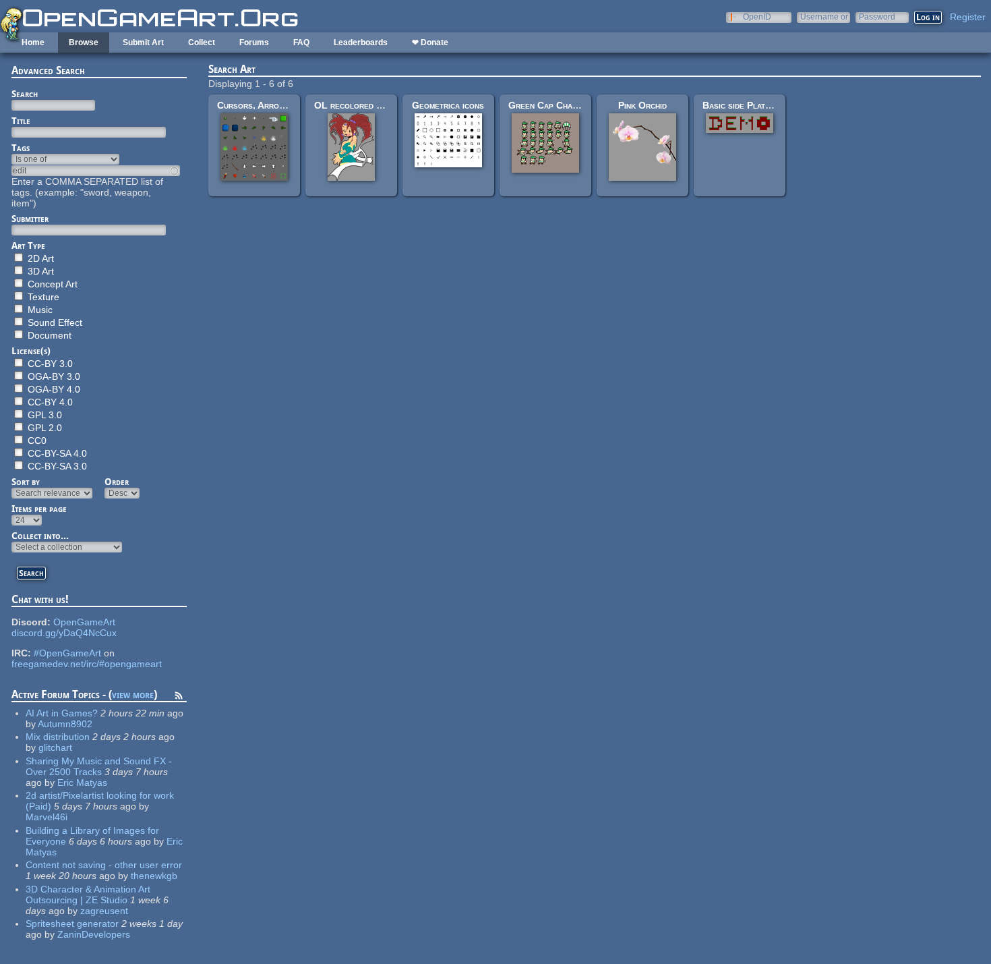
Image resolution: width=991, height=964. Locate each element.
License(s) (31, 350)
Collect (201, 42)
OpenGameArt (84, 622)
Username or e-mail (824, 16)
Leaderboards (361, 42)
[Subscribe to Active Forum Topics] (178, 697)
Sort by (25, 481)
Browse (83, 42)
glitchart (55, 747)
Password (877, 16)
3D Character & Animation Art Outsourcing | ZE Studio (88, 894)
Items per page (39, 508)
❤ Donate (430, 42)
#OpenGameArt (67, 653)
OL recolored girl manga (367, 105)
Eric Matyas (82, 782)
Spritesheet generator (72, 923)
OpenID (757, 16)
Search (24, 93)
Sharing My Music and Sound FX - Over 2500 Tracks (99, 766)
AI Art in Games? (62, 713)
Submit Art (143, 42)
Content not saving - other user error (104, 864)
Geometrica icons (448, 105)
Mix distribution (58, 736)
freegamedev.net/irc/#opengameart (86, 663)
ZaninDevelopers (93, 934)
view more (133, 694)
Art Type (28, 245)
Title (20, 120)
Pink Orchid (642, 105)
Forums (254, 42)
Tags (20, 147)
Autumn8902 (65, 723)
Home (33, 42)
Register (968, 16)
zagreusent (104, 910)
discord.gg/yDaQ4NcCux (64, 632)
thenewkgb (154, 875)
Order (116, 481)
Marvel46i (46, 817)
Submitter (30, 218)
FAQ (301, 42)
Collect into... (40, 535)
